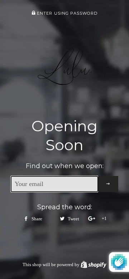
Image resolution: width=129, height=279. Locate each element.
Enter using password (66, 13)
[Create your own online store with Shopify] (93, 264)
